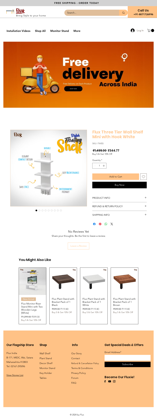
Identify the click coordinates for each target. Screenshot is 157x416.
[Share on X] (112, 224)
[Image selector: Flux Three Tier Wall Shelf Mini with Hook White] (36, 210)
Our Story (76, 353)
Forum (74, 377)
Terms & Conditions (82, 368)
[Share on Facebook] (94, 224)
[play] (147, 105)
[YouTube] (109, 381)
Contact (75, 358)
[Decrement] (95, 165)
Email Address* (113, 352)
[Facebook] (105, 381)
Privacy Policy (78, 373)
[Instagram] (114, 381)
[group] (78, 295)
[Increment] (104, 165)
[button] (151, 30)
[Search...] (123, 13)
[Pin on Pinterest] (100, 224)
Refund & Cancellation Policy (85, 363)
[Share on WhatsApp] (106, 224)
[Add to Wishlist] (143, 176)
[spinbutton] (99, 165)
